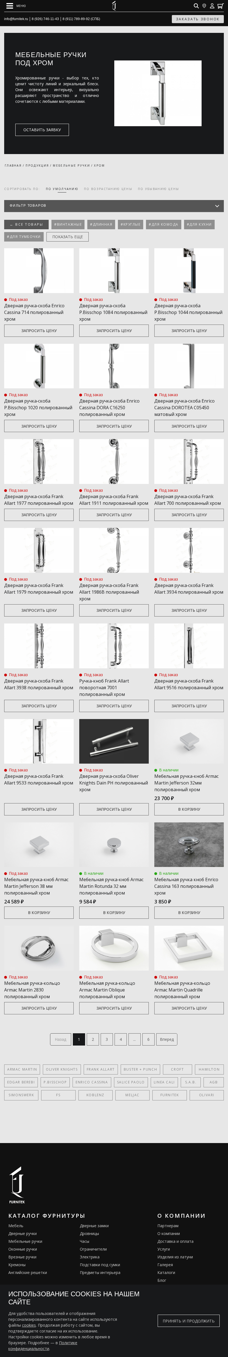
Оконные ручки (22, 1249)
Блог (161, 1280)
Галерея (165, 1264)
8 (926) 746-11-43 (45, 19)
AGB (214, 1082)
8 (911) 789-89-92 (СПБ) (81, 19)
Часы (84, 1241)
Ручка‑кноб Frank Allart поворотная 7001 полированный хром (104, 687)
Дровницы (89, 1233)
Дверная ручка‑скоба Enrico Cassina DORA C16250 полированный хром (109, 407)
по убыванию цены (158, 189)
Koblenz (95, 1095)
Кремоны (17, 1264)
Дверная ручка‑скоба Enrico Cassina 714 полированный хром (34, 312)
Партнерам (168, 1225)
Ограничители (93, 1249)
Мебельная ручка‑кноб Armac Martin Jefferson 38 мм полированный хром (36, 886)
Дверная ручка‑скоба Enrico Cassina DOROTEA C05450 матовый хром (184, 407)
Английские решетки (27, 1272)
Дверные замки (94, 1225)
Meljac (132, 1095)
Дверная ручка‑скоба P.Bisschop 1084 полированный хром (113, 312)
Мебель (15, 1225)
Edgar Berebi (21, 1082)
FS (58, 1095)
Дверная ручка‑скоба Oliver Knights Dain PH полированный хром (113, 783)
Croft (177, 1069)
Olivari (206, 1095)
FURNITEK (169, 1095)
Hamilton (209, 1069)
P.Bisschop (55, 1082)
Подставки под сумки (100, 1264)
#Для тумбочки (24, 236)
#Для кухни (199, 224)
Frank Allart (101, 1069)
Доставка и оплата (175, 1241)
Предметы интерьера (100, 1272)
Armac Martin (22, 1069)
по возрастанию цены (108, 189)
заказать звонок (198, 19)
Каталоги (166, 1272)
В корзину (189, 809)
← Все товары (26, 224)
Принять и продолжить (189, 1321)
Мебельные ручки (25, 1241)
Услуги (163, 1249)
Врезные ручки (22, 1256)
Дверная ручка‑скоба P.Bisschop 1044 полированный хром (188, 312)
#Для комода (164, 224)
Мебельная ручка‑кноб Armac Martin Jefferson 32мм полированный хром (186, 783)
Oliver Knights (62, 1069)
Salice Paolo (131, 1082)
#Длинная (101, 224)
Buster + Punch (140, 1069)
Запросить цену (39, 330)
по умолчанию (62, 189)
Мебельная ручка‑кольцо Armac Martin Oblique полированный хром (107, 990)
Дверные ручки (22, 1233)
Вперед (167, 1039)
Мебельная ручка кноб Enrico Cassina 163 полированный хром (186, 886)
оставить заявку (42, 129)
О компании (168, 1233)
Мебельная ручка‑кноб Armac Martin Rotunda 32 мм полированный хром (111, 886)
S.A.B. (191, 1082)
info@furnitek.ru (16, 19)
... (134, 1039)
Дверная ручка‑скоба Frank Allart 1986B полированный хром (109, 592)
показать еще (67, 236)
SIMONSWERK (21, 1095)
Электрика (90, 1256)
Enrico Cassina (92, 1082)
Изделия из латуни (175, 1256)
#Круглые (130, 224)
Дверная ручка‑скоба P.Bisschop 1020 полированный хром (38, 407)
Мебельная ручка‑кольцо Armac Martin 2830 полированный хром (32, 990)
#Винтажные (68, 224)
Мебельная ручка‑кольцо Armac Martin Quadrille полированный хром (182, 990)
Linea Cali (164, 1082)
